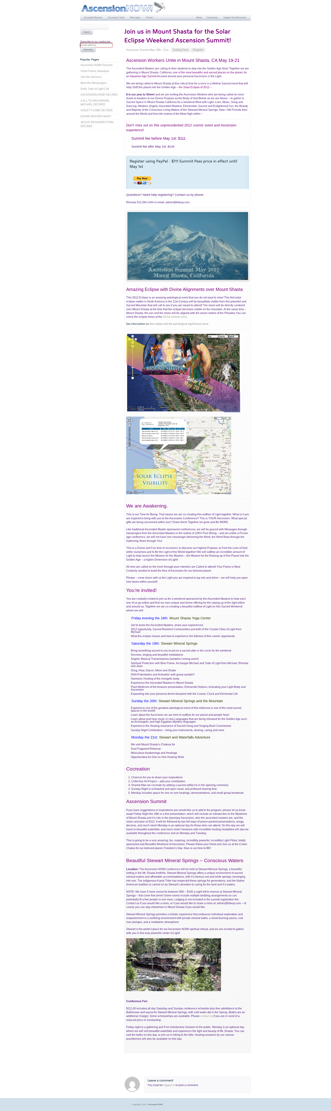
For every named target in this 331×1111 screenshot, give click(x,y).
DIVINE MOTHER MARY (96, 116)
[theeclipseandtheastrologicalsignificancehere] (178, 323)
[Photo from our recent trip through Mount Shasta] (187, 246)
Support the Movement (234, 17)
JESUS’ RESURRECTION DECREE (97, 124)
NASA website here (175, 316)
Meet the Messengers (94, 82)
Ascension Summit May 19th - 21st (147, 49)
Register (198, 49)
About (199, 17)
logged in (169, 1085)
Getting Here (180, 49)
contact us (206, 1016)
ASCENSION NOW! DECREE (99, 94)
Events (149, 17)
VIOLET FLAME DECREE (97, 110)
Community (212, 17)
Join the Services (91, 76)
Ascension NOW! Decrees (97, 65)
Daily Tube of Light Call (95, 88)
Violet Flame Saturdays (95, 71)
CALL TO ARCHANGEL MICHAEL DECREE (95, 102)
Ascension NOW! (155, 1104)
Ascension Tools (116, 17)
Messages (135, 17)
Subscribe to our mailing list (95, 41)
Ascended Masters (93, 17)
